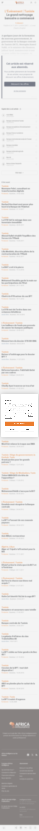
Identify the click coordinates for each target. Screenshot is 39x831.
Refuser (27, 429)
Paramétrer (11, 429)
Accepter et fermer (19, 424)
